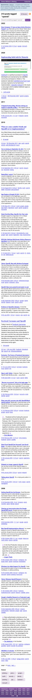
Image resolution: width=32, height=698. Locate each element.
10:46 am (14, 482)
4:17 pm (15, 115)
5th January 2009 (7, 482)
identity (20, 188)
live (26, 573)
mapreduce (11, 208)
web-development (11, 145)
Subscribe (27, 2)
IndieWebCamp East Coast (21, 81)
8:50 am (16, 168)
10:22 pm (16, 394)
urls (4, 254)
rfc (25, 253)
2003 (23, 689)
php (13, 679)
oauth (22, 143)
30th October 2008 (7, 538)
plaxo (11, 412)
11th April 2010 (6, 253)
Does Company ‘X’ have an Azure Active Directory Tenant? (16, 28)
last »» (14, 665)
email (26, 233)
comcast (21, 410)
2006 (7, 690)
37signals (21, 115)
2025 (28, 694)
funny (2, 368)
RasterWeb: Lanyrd (7, 174)
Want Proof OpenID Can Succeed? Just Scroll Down (14, 445)
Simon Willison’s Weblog (8, 2)
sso (29, 315)
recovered (4, 117)
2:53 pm (14, 472)
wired (2, 460)
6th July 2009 (6, 315)
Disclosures (4, 689)
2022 (15, 694)
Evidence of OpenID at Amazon (10, 307)
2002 (19, 689)
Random (25, 14)
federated (12, 610)
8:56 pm (17, 609)
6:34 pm (3, 143)
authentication (5, 610)
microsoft (24, 46)
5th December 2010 (12, 143)
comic (20, 482)
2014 (11, 692)
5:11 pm (15, 538)
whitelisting (4, 524)
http (2, 351)
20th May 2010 (6, 206)
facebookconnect (5, 592)
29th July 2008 (6, 659)
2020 (7, 694)
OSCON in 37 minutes (7, 650)
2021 (11, 694)
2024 (24, 694)
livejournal (25, 538)
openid (3, 48)
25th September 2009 (8, 300)
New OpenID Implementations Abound (12, 528)
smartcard (15, 561)
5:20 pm (16, 410)
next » (9, 665)
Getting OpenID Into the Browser (10, 492)
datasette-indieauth (17, 85)
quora (17, 145)
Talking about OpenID (7, 477)
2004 (28, 689)
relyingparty (4, 483)
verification (12, 282)
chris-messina (22, 438)
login (7, 235)
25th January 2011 (7, 115)
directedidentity (21, 233)
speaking (5, 679)
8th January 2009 (7, 472)
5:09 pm (15, 560)
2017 (24, 692)
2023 (19, 694)
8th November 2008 (7, 522)
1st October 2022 (7, 46)
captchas (21, 644)
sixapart (26, 168)
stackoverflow (26, 235)
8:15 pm (14, 46)
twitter (2, 189)
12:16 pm (15, 458)
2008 (15, 690)
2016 (19, 692)
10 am (15, 502)
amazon (18, 315)
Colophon (11, 689)
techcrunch (19, 574)
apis (20, 143)
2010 (24, 690)
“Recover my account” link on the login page (14, 382)
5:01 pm (3, 349)
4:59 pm (15, 591)
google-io (25, 208)
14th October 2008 (7, 591)
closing (12, 169)
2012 (2, 692)
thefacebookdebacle (16, 351)
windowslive (22, 561)
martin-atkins (4, 540)
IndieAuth (4, 75)
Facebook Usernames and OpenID (13, 321)
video (6, 660)
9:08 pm (17, 300)
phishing (13, 574)
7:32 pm (13, 253)
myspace (8, 302)
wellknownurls (9, 254)
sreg (21, 235)
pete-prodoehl (15, 189)
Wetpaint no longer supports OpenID (12, 464)
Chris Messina (8, 435)
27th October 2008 (7, 573)
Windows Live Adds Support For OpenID (13, 566)
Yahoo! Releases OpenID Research (11, 579)
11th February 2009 (7, 410)
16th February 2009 (7, 394)
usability (13, 439)
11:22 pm (3, 96)
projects (26, 96)
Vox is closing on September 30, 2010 (12, 149)
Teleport (11, 4)
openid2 (15, 540)
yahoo (17, 282)
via (7, 29)
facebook (18, 349)
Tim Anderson (8, 641)
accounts (22, 394)
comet (18, 206)
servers (3, 145)
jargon (24, 482)
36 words (5, 139)
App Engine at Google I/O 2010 (10, 194)
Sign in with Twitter (7, 373)
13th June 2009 (11, 349)
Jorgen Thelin (8, 557)
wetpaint (24, 472)
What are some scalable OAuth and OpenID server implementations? (13, 127)
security (13, 646)
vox (2, 169)
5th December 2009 (7, 280)
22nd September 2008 (8, 609)
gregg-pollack (20, 659)
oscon (3, 660)
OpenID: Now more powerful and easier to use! (15, 287)
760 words (6, 345)
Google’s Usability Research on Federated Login (15, 597)
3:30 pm (13, 206)
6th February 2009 (7, 438)
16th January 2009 (7, 458)
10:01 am (15, 644)
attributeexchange (24, 280)
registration (16, 235)
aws (22, 315)
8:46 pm (13, 233)
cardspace (21, 560)
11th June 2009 (6, 367)
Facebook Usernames (19, 324)
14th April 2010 (6, 233)
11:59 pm (13, 659)
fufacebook (25, 349)
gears (8, 504)
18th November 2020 (13, 96)
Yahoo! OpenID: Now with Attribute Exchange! (15, 263)
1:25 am (12, 315)
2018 (28, 692)
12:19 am (15, 438)
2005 (2, 690)
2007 (11, 690)
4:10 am (13, 378)
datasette (3, 97)
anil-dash (19, 367)
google (19, 46)
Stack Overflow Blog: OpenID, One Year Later (14, 214)
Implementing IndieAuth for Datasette (14, 57)
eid (25, 560)
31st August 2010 (7, 188)
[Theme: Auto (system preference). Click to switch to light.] (17, 696)
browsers (20, 502)
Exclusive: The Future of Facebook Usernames (15, 355)
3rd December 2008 (7, 502)
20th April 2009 (6, 378)
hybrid (26, 300)
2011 (28, 690)
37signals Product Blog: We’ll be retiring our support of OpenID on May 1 (14, 106)
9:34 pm (15, 573)
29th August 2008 (7, 644)
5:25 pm (16, 280)
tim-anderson (19, 646)
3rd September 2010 (7, 168)
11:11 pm (16, 522)
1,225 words (6, 92)
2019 (2, 694)
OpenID (25, 75)
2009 (19, 690)
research (18, 592)
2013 (7, 692)
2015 (15, 692)
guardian (3, 646)
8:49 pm (14, 188)
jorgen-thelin (4, 561)
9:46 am (13, 367)
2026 (12, 696)
